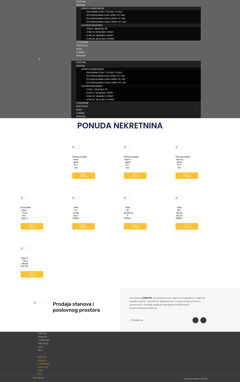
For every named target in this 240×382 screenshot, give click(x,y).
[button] (136, 59)
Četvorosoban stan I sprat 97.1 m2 (105, 15)
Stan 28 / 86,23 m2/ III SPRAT (100, 38)
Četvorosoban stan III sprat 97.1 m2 (106, 22)
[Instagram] (203, 320)
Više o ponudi (83, 175)
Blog (79, 109)
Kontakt (81, 55)
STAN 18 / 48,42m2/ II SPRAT (100, 35)
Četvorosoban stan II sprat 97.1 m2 (105, 18)
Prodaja (80, 65)
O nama (80, 113)
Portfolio (82, 45)
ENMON (35, 378)
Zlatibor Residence (92, 25)
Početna (81, 62)
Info (40, 350)
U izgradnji (82, 103)
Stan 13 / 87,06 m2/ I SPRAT (99, 32)
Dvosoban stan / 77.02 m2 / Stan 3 (104, 11)
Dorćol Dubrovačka (92, 8)
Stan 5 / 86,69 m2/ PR (96, 28)
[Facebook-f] (195, 320)
